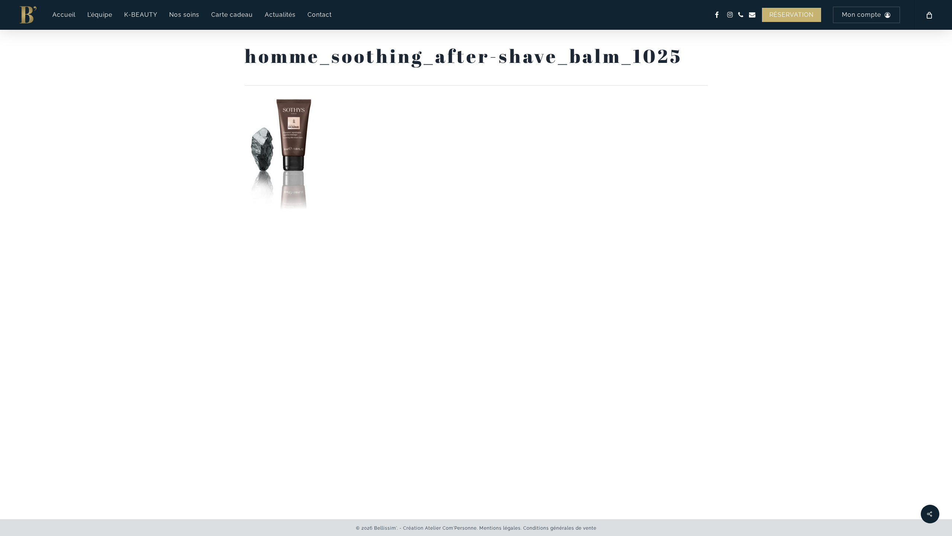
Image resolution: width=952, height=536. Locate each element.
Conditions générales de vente (559, 528)
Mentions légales (500, 528)
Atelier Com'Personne (451, 528)
